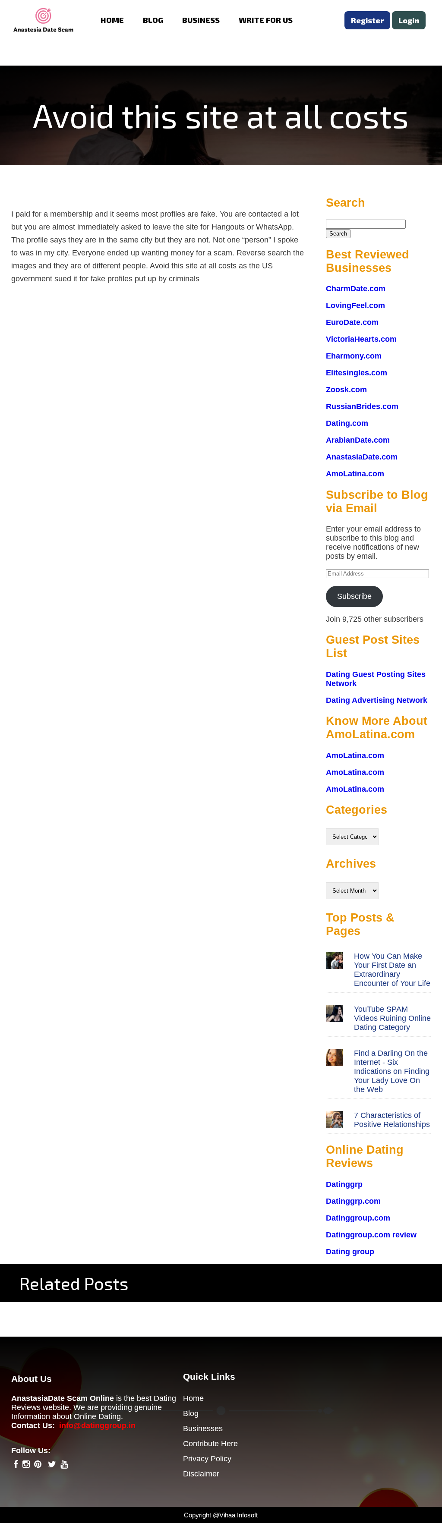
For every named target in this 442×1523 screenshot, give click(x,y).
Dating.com (347, 423)
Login (408, 20)
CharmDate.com (355, 288)
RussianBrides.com (362, 406)
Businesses (203, 1428)
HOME (112, 20)
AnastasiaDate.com (362, 457)
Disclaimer (201, 1474)
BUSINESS (201, 20)
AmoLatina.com (355, 473)
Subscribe (354, 596)
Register (367, 20)
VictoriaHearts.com (361, 339)
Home (193, 1398)
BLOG (153, 20)
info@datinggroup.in (97, 1425)
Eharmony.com (354, 356)
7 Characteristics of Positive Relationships (392, 1120)
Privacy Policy (207, 1458)
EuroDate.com (352, 322)
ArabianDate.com (358, 440)
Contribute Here (210, 1443)
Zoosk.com (346, 389)
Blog (191, 1413)
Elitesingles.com (356, 372)
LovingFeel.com (355, 305)
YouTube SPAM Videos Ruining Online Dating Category (392, 1018)
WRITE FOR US (266, 20)
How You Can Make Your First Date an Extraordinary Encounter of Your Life (392, 970)
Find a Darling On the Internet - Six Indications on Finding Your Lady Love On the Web (391, 1071)
